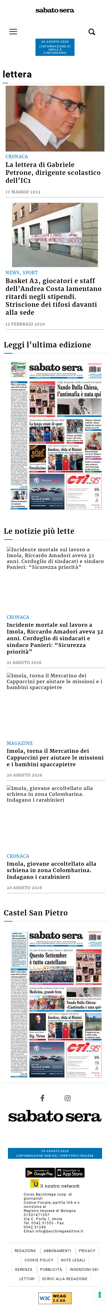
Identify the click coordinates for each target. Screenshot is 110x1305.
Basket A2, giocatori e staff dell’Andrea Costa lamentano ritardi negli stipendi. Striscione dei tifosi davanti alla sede (54, 296)
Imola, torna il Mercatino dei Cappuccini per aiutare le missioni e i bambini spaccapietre (55, 758)
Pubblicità (51, 1270)
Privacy (87, 1251)
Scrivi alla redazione (65, 1279)
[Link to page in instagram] (67, 1098)
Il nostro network (59, 1186)
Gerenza (24, 1270)
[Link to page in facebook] (42, 1098)
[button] (83, 29)
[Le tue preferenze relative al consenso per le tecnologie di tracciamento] (99, 1294)
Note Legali (73, 1260)
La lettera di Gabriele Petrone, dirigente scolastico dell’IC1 (53, 173)
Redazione (26, 1251)
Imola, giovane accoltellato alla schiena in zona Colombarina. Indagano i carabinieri (52, 871)
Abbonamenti (58, 1251)
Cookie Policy (40, 1260)
